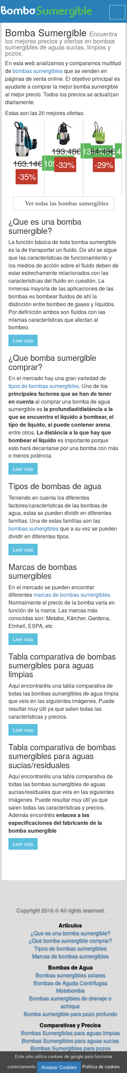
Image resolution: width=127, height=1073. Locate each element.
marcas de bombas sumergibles (72, 594)
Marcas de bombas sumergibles (70, 956)
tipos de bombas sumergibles (43, 386)
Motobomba (70, 990)
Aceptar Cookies (59, 1067)
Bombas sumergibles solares (70, 975)
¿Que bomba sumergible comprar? (70, 940)
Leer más (23, 340)
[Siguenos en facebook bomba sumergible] (108, 910)
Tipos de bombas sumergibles (70, 948)
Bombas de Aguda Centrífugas (70, 983)
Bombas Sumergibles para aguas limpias (70, 1033)
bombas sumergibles (38, 71)
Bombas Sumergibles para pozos (70, 1048)
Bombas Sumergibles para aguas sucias (70, 1040)
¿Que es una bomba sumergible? (70, 933)
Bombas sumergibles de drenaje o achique (70, 1002)
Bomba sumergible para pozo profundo (70, 1014)
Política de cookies (101, 1066)
